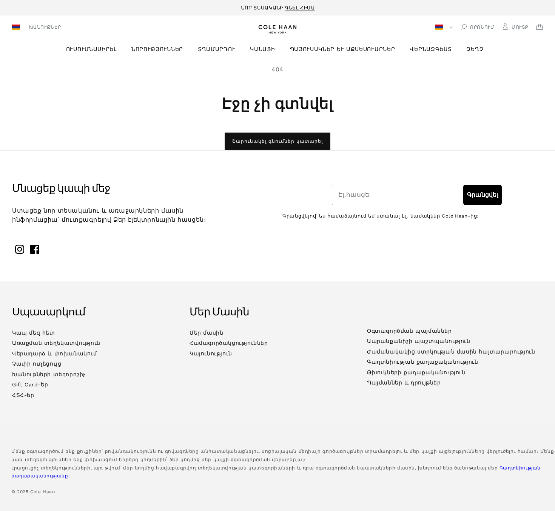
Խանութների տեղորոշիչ (49, 374)
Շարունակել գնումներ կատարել (277, 141)
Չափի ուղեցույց (36, 364)
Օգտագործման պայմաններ (409, 331)
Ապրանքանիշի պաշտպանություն (418, 341)
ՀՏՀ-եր (23, 395)
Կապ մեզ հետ (33, 333)
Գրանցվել (482, 194)
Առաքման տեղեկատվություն (56, 343)
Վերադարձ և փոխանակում (54, 353)
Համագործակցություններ (229, 343)
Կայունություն (211, 353)
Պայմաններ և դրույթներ (404, 383)
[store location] (17, 28)
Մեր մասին (206, 333)
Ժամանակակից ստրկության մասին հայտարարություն (451, 352)
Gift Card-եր (30, 384)
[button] (94, 49)
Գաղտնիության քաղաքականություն (422, 362)
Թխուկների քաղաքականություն (416, 372)
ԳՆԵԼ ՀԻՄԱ (299, 6)
